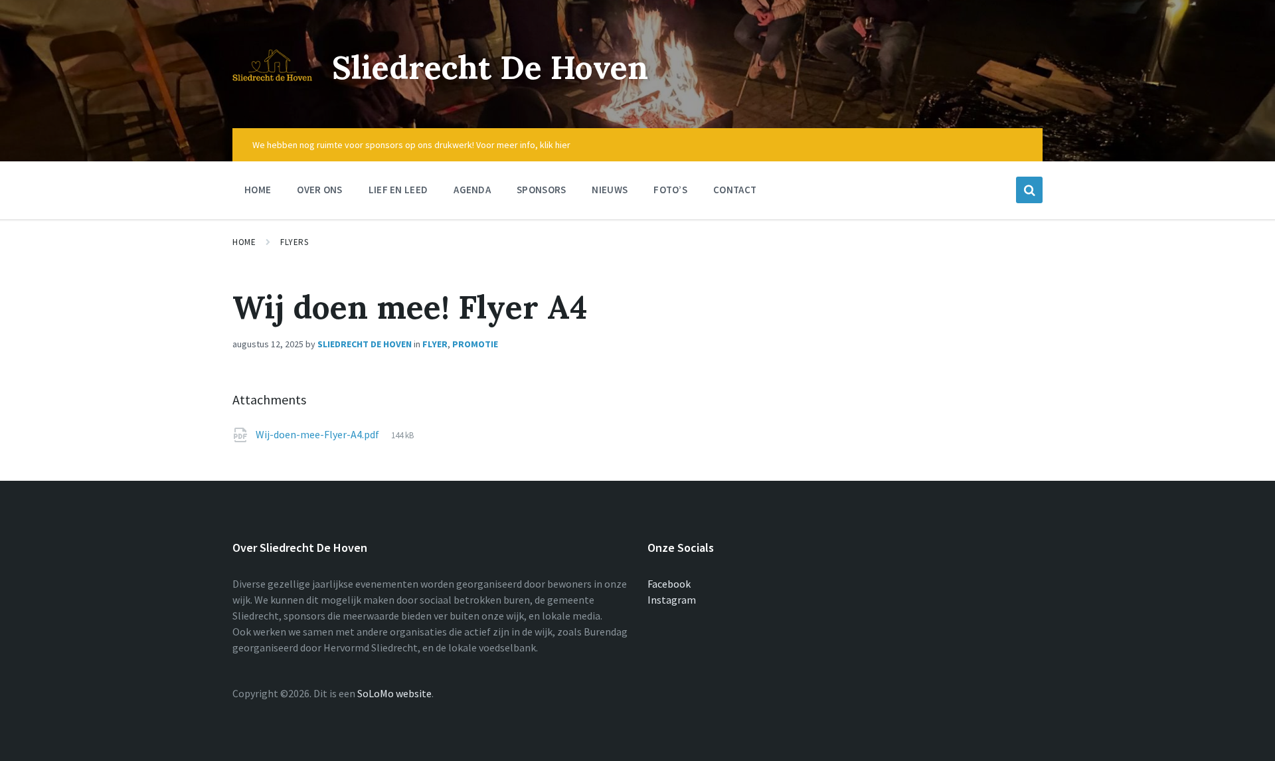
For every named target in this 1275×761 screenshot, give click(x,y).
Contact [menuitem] (734, 189)
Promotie (475, 344)
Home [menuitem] (257, 189)
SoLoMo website (394, 693)
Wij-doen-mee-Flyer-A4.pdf (318, 434)
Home (244, 242)
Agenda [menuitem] (472, 189)
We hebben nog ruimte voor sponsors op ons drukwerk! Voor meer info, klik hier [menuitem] (411, 145)
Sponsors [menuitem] (541, 189)
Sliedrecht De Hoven (490, 67)
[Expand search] (1029, 190)
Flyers (294, 242)
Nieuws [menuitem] (610, 189)
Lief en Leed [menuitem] (398, 189)
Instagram (671, 599)
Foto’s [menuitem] (670, 189)
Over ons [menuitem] (319, 189)
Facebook (669, 583)
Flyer (435, 344)
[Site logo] (272, 102)
